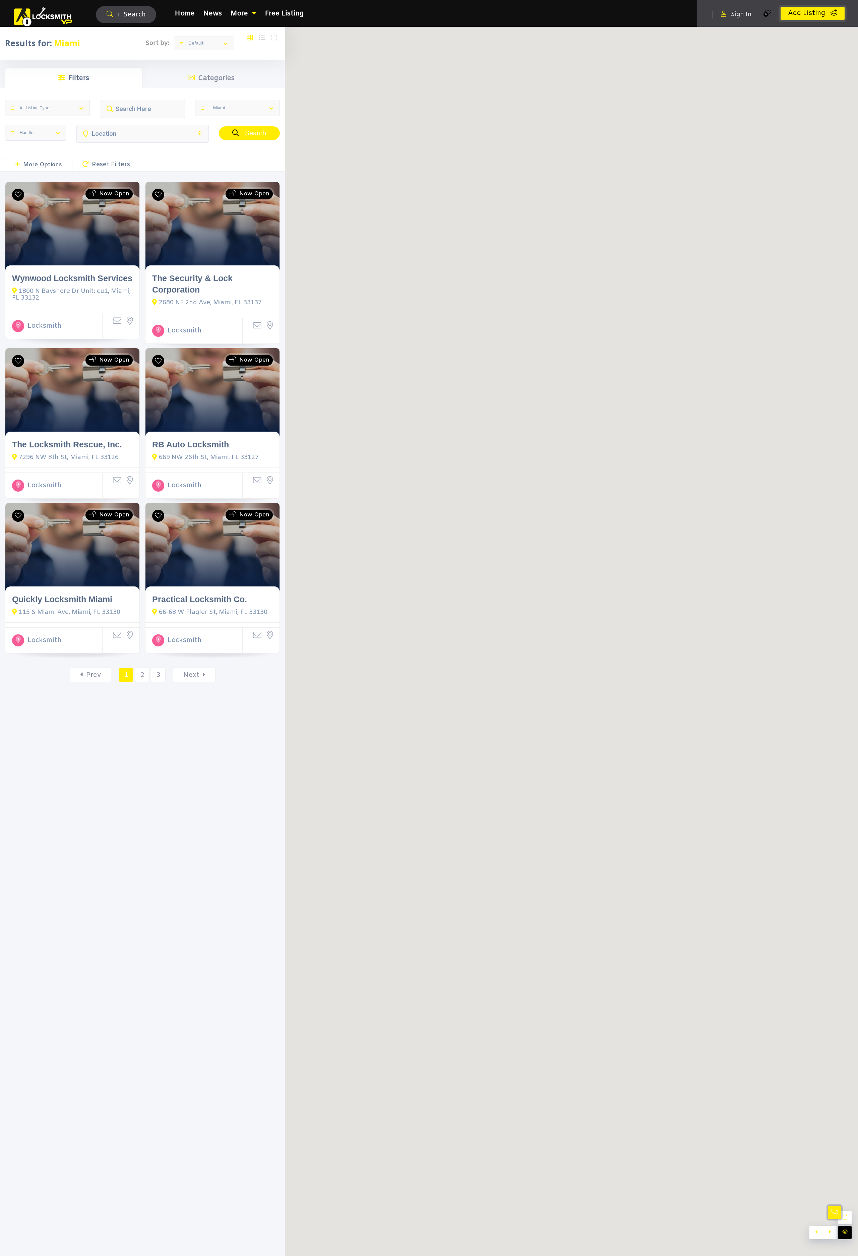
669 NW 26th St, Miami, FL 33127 (209, 457)
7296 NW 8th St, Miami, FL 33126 (69, 457)
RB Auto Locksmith (190, 444)
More (239, 13)
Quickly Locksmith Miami (62, 599)
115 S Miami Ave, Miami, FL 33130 (69, 612)
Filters (78, 78)
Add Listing (807, 13)
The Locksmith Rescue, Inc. (67, 444)
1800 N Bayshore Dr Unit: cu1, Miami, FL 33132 (71, 294)
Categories (216, 78)
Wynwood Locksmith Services (72, 278)
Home (185, 13)
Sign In (741, 14)
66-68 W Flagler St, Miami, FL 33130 (213, 612)
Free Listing (284, 13)
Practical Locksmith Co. (199, 599)
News (212, 13)
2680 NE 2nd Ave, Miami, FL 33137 (210, 303)
